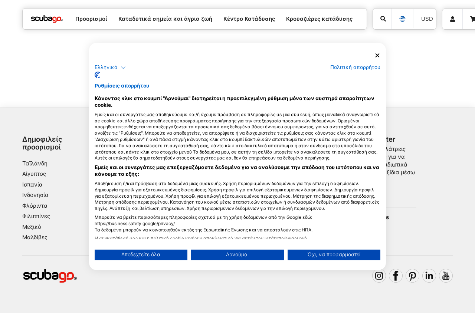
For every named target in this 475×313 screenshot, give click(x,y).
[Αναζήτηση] (382, 19)
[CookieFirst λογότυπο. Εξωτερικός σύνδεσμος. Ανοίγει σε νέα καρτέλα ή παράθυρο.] (97, 75)
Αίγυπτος (34, 173)
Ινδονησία (35, 194)
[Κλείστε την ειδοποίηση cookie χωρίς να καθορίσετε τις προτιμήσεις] (377, 55)
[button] (110, 67)
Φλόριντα (35, 205)
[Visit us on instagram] (379, 276)
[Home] (47, 19)
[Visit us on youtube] (446, 276)
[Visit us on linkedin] (429, 276)
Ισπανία (32, 184)
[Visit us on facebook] (396, 276)
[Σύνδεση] (452, 19)
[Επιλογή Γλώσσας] (402, 19)
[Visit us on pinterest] (413, 276)
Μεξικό (31, 226)
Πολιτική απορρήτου (355, 67)
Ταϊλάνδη (35, 163)
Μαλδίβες (35, 237)
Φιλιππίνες (36, 216)
